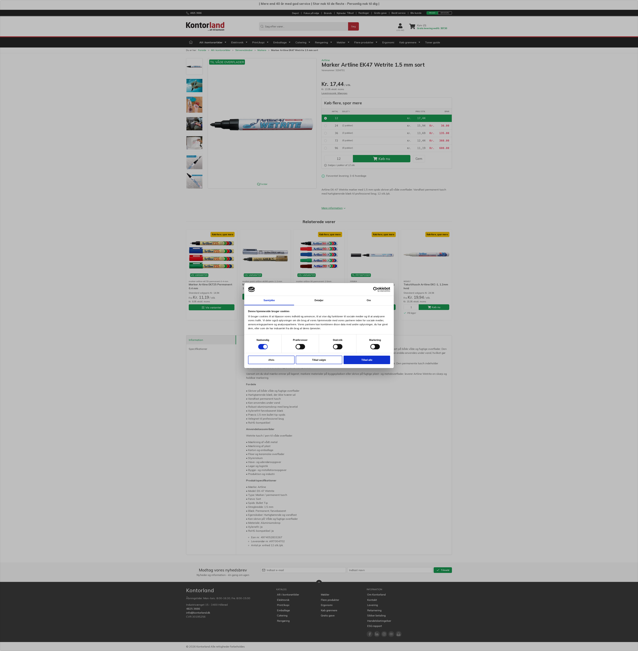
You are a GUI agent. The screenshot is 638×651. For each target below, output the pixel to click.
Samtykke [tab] (269, 300)
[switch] (300, 346)
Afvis (271, 359)
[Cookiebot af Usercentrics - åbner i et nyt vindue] (375, 289)
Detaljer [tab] (319, 300)
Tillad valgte (319, 359)
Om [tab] (369, 300)
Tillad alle (366, 359)
